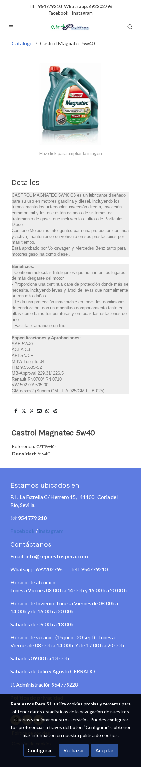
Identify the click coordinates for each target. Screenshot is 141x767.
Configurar (40, 750)
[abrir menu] (11, 26)
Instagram (82, 13)
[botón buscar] (130, 26)
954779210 (50, 6)
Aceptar (104, 750)
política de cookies (99, 735)
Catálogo (22, 43)
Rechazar (73, 750)
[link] (70, 26)
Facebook (58, 13)
